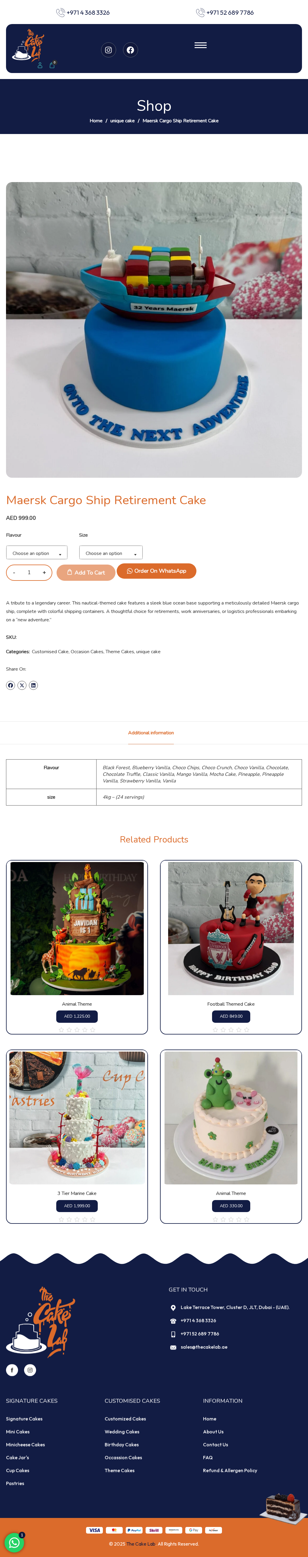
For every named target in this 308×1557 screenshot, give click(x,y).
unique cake (122, 120)
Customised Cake (50, 651)
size (83, 535)
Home (96, 120)
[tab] (151, 732)
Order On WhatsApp (160, 571)
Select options (86, 978)
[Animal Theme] (77, 928)
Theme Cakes (120, 651)
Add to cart (90, 573)
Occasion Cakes (87, 651)
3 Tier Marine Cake (77, 1193)
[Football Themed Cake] (231, 928)
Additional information (151, 733)
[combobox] (37, 552)
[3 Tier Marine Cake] (77, 1118)
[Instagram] (108, 49)
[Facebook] (130, 49)
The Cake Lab (141, 1544)
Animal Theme (77, 1004)
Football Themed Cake (231, 1004)
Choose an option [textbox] (31, 553)
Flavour (13, 535)
